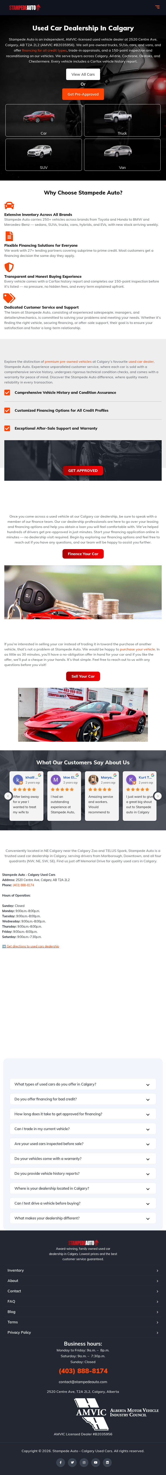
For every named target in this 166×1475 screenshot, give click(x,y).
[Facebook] (60, 1462)
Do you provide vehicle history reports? (47, 1173)
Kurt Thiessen (146, 777)
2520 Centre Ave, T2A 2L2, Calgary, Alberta (83, 1391)
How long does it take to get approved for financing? (58, 1114)
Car (44, 133)
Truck (122, 133)
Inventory (16, 1270)
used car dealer (141, 361)
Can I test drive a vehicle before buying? (47, 1203)
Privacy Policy (19, 1332)
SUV (44, 167)
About (13, 1280)
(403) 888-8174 (23, 885)
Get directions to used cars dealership (32, 946)
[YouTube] (95, 1462)
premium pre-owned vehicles (68, 361)
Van (122, 167)
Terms (13, 1322)
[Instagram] (84, 1462)
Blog (11, 1311)
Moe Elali (70, 777)
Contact (14, 1291)
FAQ (11, 1301)
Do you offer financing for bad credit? (45, 1099)
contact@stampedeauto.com (83, 1381)
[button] (83, 1084)
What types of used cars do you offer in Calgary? (55, 1084)
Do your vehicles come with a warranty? (47, 1158)
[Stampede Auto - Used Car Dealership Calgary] (24, 7)
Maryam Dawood (108, 777)
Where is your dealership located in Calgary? (51, 1188)
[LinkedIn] (107, 1462)
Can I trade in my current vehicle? (42, 1128)
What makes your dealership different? (47, 1218)
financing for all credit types (44, 50)
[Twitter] (72, 1462)
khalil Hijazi (33, 777)
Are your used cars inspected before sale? (48, 1143)
